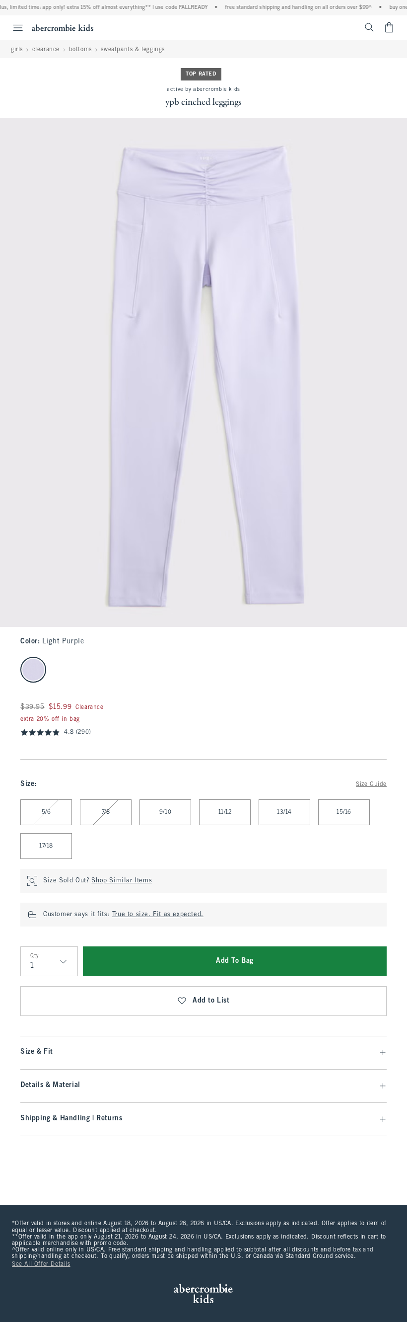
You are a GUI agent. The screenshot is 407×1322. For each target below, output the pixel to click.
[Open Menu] (13, 28)
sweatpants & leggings (133, 50)
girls (17, 50)
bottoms (80, 50)
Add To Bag (235, 961)
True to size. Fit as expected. (158, 915)
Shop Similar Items (121, 881)
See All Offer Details (41, 1264)
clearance (46, 50)
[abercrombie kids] (62, 27)
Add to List (211, 1001)
